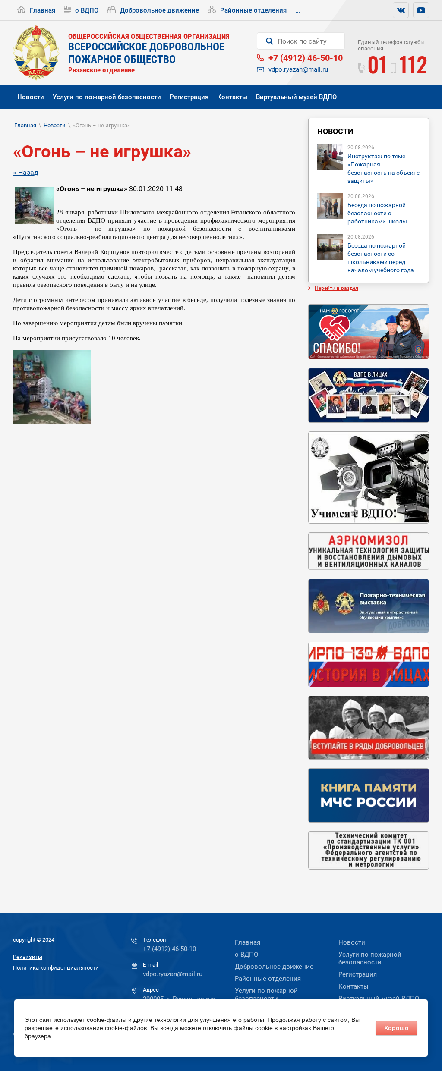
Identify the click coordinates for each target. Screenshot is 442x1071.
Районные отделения (253, 10)
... (297, 10)
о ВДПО (86, 10)
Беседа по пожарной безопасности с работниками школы (377, 213)
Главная (42, 10)
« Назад (25, 172)
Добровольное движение (159, 10)
